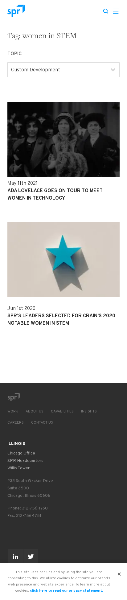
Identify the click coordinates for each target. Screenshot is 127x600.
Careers (15, 422)
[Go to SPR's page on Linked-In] (15, 556)
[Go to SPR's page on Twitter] (30, 556)
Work (12, 411)
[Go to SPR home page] (13, 397)
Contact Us (42, 422)
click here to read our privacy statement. (66, 590)
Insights (89, 411)
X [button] (119, 572)
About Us (34, 411)
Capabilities (62, 411)
